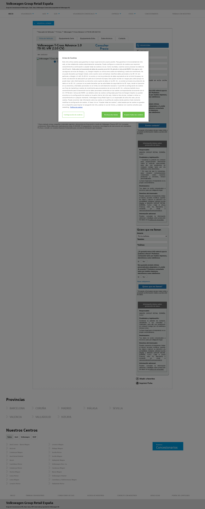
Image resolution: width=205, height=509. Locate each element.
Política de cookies (76, 107)
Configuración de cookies (73, 115)
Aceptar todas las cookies (133, 115)
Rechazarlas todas (111, 115)
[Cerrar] (145, 54)
